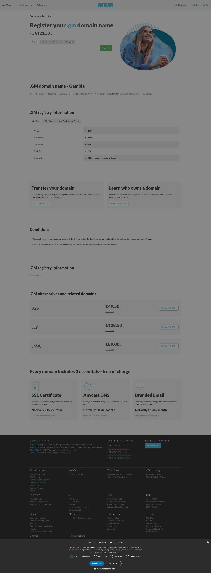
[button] (105, 569)
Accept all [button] (96, 563)
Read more (117, 552)
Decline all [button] (114, 563)
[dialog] (105, 556)
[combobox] (208, 542)
